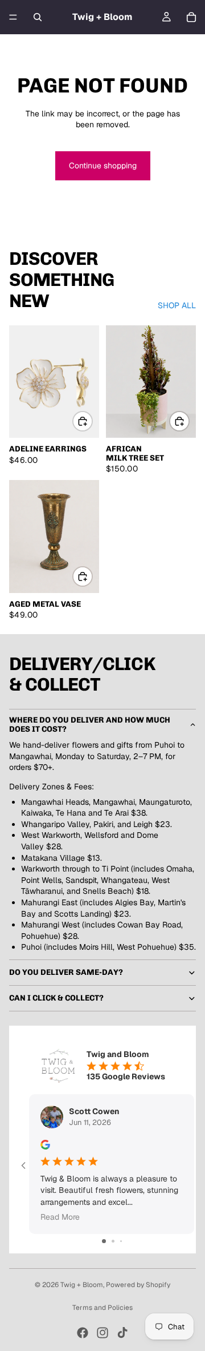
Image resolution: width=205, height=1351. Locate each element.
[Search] (37, 17)
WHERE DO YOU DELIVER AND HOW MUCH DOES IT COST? (89, 724)
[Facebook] (82, 1333)
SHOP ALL (177, 305)
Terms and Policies (102, 1307)
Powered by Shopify (138, 1284)
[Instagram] (102, 1333)
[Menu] (13, 17)
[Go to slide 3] (121, 1241)
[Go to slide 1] (104, 1241)
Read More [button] (60, 1217)
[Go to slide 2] (113, 1241)
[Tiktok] (122, 1333)
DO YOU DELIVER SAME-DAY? (66, 972)
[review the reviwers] (45, 1145)
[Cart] (191, 17)
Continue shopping (103, 165)
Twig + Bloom (81, 1284)
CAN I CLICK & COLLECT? (56, 998)
